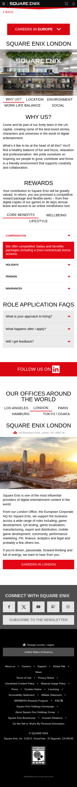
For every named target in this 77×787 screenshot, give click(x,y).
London (40, 408)
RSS (58, 700)
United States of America (38, 652)
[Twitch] (53, 606)
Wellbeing (56, 215)
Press (14, 689)
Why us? (13, 99)
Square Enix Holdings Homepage (35, 706)
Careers (26, 666)
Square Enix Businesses (21, 717)
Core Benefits (21, 215)
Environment (60, 99)
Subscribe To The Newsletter (38, 620)
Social (58, 105)
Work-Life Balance (22, 105)
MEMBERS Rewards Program (31, 700)
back (9, 12)
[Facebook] (9, 606)
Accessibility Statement (22, 695)
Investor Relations (52, 717)
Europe (34, 29)
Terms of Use (23, 677)
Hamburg (21, 414)
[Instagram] (68, 606)
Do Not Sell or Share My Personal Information (38, 723)
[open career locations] (58, 29)
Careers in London (38, 564)
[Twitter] (24, 606)
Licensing (53, 689)
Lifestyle (38, 221)
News (38, 672)
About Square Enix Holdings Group (35, 712)
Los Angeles (16, 408)
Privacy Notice (46, 677)
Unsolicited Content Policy (19, 683)
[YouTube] (38, 606)
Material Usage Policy (53, 683)
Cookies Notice (33, 689)
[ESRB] (38, 763)
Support (41, 666)
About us (10, 666)
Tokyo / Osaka (56, 414)
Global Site (59, 666)
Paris (63, 408)
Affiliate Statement (51, 695)
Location (35, 99)
